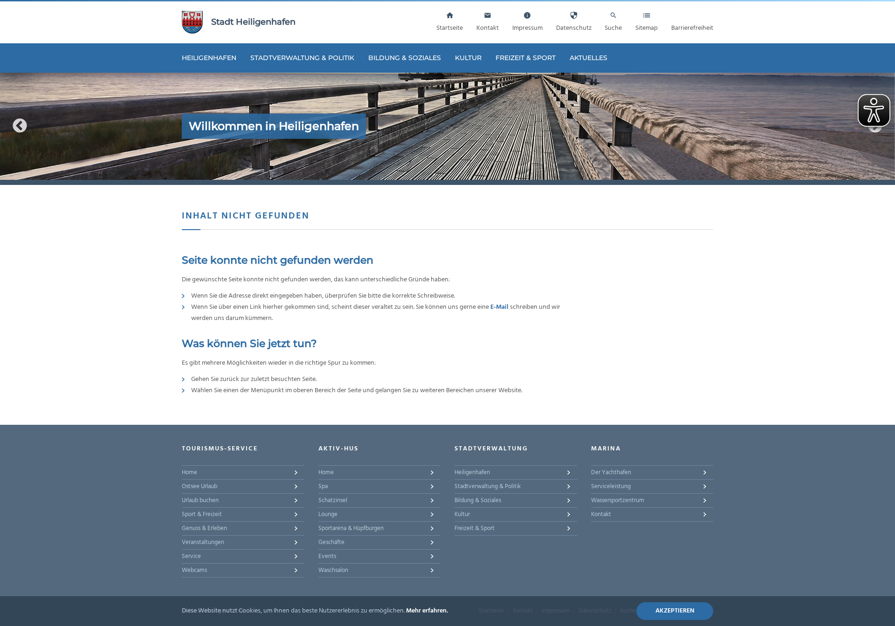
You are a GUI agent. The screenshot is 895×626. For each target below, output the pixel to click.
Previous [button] (20, 126)
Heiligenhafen (209, 58)
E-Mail (499, 307)
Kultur (468, 58)
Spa (323, 486)
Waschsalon (333, 570)
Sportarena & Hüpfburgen (351, 528)
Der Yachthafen (611, 472)
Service (191, 556)
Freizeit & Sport (526, 58)
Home (189, 472)
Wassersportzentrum (617, 500)
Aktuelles (588, 58)
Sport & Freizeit (202, 514)
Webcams (194, 570)
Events (327, 556)
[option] (447, 126)
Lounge (327, 514)
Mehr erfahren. (427, 611)
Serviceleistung (611, 486)
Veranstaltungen (203, 542)
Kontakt (601, 514)
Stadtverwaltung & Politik (302, 58)
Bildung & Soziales (404, 58)
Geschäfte (331, 542)
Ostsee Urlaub (199, 486)
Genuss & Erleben (204, 528)
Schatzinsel (332, 500)
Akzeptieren (675, 611)
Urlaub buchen (200, 500)
